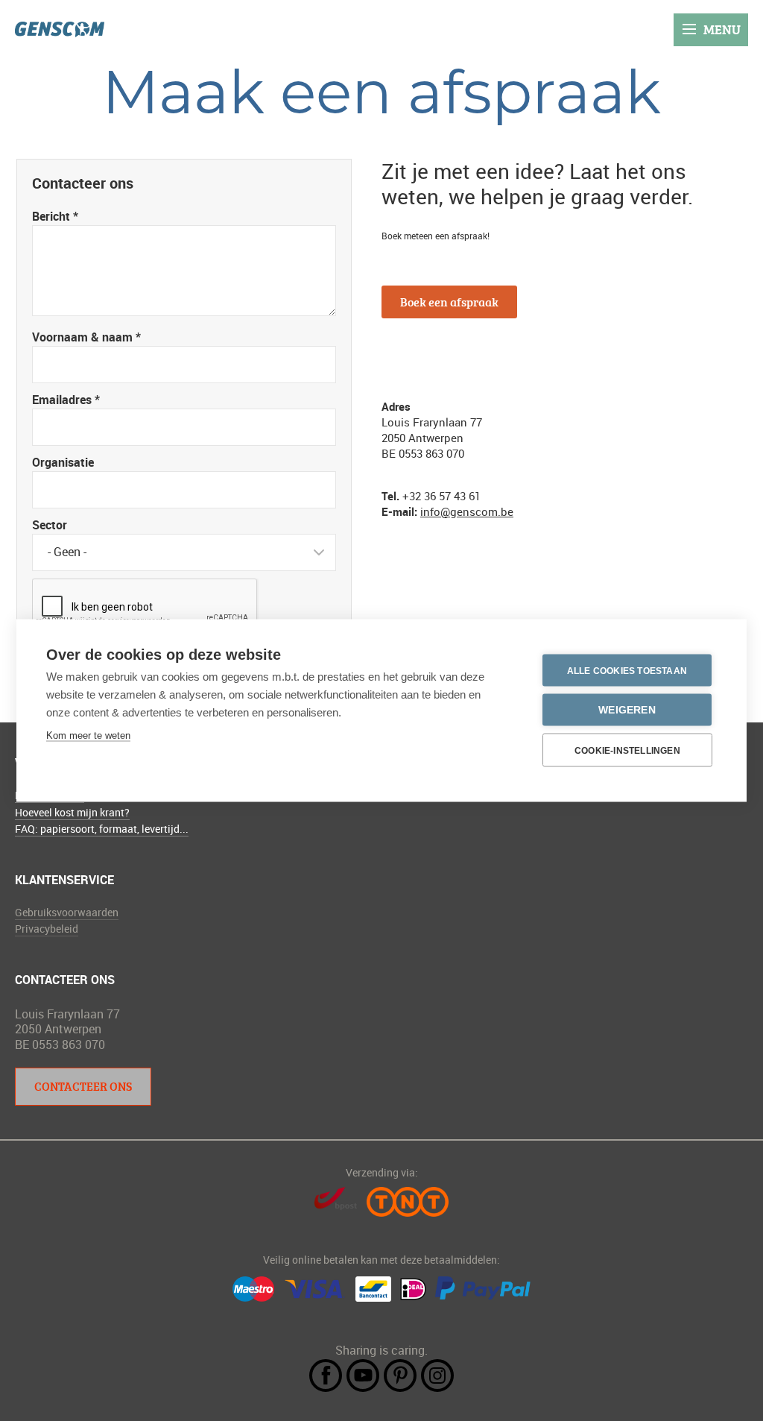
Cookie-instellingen (627, 750)
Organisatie (63, 462)
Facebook (325, 1375)
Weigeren (627, 710)
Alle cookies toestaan (627, 670)
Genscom (59, 29)
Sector (49, 525)
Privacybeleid (46, 928)
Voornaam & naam (86, 337)
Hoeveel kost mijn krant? (72, 812)
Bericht (55, 216)
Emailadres (66, 399)
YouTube (362, 1375)
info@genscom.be (466, 511)
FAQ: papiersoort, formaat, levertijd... (102, 829)
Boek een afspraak (449, 302)
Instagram (437, 1375)
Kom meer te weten (88, 735)
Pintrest (400, 1375)
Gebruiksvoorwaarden (66, 912)
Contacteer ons (83, 1086)
